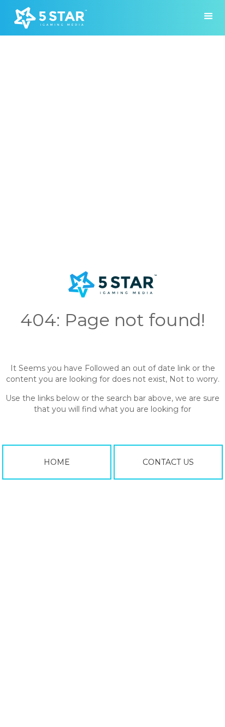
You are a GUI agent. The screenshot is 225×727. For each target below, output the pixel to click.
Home (57, 462)
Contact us (168, 462)
